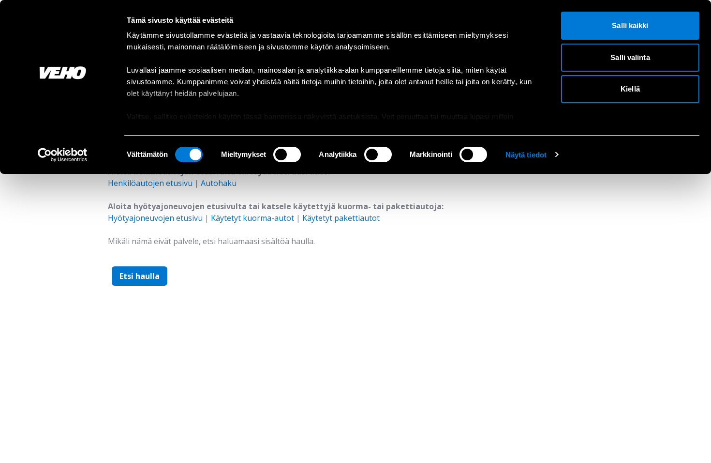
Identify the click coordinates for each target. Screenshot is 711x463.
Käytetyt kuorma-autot (252, 218)
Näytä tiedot (526, 155)
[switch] (287, 154)
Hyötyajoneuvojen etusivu (155, 218)
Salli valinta (630, 57)
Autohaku (219, 183)
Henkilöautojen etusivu (150, 183)
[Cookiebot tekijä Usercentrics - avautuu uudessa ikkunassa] (62, 155)
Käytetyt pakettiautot (341, 218)
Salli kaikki (630, 25)
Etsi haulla (139, 276)
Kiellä (630, 89)
